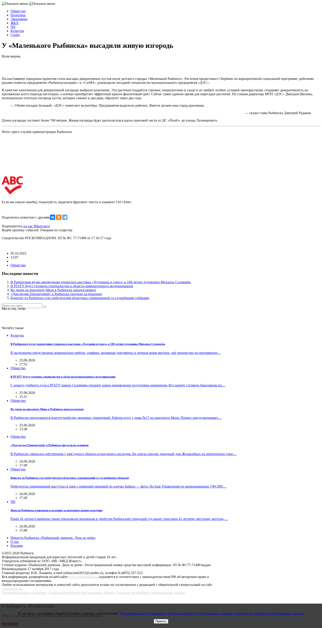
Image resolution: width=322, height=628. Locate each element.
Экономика (19, 19)
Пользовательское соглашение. (25, 592)
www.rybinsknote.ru (83, 577)
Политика (18, 15)
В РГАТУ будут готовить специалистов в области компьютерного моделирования (72, 286)
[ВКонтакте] (52, 217)
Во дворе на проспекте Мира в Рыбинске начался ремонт (53, 290)
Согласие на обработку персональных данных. (151, 592)
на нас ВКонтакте (36, 226)
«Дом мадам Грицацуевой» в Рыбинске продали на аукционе (56, 294)
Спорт (15, 35)
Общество (18, 11)
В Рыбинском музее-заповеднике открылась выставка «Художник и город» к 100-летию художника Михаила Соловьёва (101, 282)
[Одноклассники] (58, 217)
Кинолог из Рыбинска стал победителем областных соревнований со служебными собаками (80, 298)
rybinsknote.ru (12, 588)
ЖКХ (15, 23)
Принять (161, 621)
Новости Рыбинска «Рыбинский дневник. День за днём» (53, 538)
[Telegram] (64, 217)
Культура (17, 31)
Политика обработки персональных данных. (82, 592)
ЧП (13, 27)
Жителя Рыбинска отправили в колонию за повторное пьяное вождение (57, 510)
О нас (15, 542)
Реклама (17, 545)
